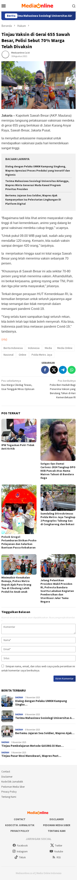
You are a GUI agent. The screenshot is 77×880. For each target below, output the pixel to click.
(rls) (4, 339)
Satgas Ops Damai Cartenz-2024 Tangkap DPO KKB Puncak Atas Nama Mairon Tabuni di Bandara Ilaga (57, 471)
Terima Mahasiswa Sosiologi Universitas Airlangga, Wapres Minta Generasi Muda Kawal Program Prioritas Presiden (37, 185)
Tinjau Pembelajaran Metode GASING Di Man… (32, 746)
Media (48, 348)
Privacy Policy (9, 791)
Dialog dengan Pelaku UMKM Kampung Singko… (41, 702)
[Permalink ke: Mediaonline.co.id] (5, 54)
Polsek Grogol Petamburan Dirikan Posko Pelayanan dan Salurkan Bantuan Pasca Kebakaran (19, 542)
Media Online (64, 348)
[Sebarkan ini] (45, 370)
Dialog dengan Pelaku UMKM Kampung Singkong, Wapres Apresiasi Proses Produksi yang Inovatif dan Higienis (37, 170)
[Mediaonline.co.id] (38, 5)
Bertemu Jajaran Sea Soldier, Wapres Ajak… (44, 733)
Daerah (19, 697)
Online (22, 354)
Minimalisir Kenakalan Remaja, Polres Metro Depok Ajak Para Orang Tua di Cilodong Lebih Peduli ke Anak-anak (16, 584)
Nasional (8, 354)
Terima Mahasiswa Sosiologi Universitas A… (44, 718)
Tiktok (22, 857)
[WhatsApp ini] (72, 370)
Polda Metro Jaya (42, 354)
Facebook (22, 845)
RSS (59, 857)
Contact (5, 771)
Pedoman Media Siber (13, 786)
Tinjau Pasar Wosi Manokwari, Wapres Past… (31, 756)
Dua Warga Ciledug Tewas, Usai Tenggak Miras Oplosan (17, 385)
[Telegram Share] (63, 370)
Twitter (58, 845)
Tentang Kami (8, 796)
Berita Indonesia (13, 348)
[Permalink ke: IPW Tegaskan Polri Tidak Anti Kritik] (19, 430)
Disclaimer (6, 776)
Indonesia (33, 348)
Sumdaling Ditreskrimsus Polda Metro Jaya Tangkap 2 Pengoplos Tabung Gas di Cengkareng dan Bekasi (57, 519)
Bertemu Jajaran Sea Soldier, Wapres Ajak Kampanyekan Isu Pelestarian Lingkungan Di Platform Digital (33, 199)
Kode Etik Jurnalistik (12, 781)
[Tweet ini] (54, 370)
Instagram (22, 851)
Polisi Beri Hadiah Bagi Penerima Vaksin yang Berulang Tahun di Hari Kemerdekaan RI (63, 389)
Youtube (58, 851)
